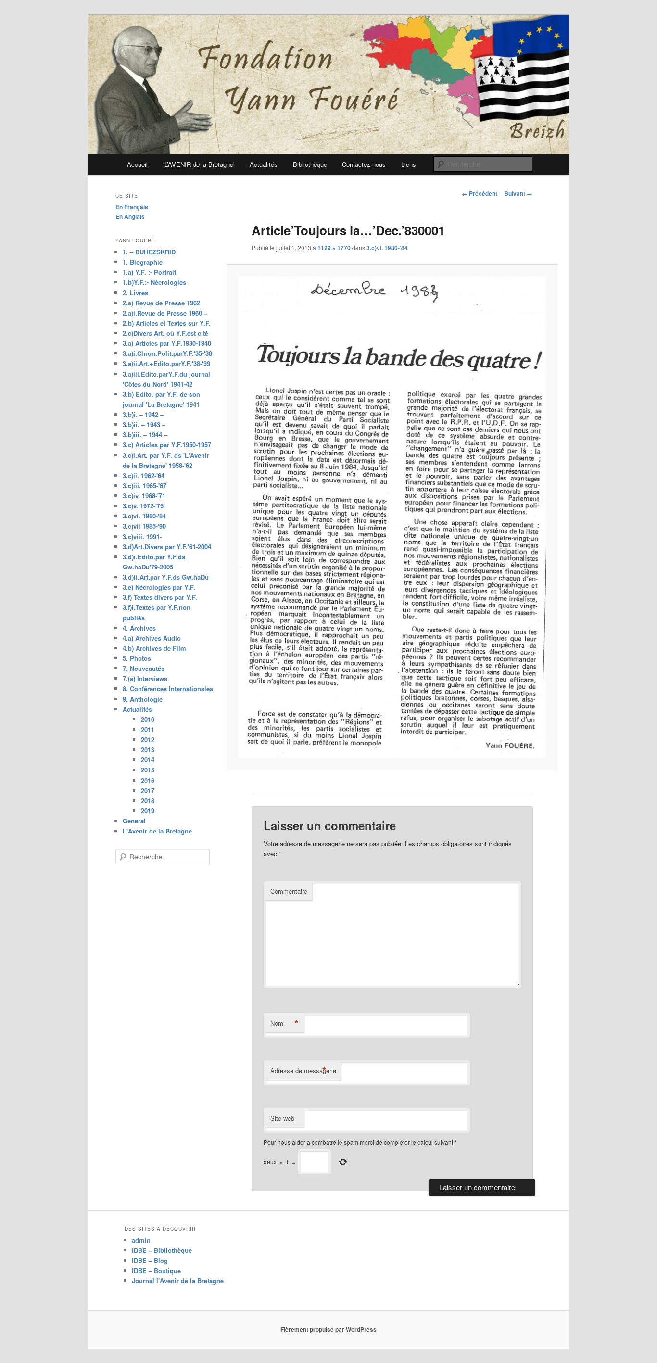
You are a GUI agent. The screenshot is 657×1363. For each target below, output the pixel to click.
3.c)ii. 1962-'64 (143, 475)
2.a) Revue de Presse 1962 (161, 302)
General (134, 820)
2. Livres (135, 292)
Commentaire (288, 891)
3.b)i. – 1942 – (143, 414)
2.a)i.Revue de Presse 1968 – (165, 312)
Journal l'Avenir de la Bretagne (178, 1280)
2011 (147, 729)
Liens (408, 164)
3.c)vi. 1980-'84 (144, 515)
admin (141, 1240)
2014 (147, 759)
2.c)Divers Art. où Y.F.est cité (165, 333)
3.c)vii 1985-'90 (144, 525)
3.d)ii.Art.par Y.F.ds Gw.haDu (166, 576)
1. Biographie (143, 261)
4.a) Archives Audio (152, 638)
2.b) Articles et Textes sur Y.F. (167, 323)
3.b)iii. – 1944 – (145, 434)
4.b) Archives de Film (154, 648)
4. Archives (139, 627)
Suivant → (518, 193)
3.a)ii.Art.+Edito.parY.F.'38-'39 (166, 363)
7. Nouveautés (143, 668)
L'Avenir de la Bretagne (157, 830)
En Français (131, 206)
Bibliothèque (310, 164)
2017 (147, 790)
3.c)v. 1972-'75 (143, 505)
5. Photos (137, 658)
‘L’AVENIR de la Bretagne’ (199, 164)
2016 (147, 780)
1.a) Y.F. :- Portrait (149, 272)
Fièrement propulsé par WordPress (328, 1329)
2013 (147, 749)
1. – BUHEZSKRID (149, 251)
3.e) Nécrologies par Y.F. (159, 587)
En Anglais (130, 216)
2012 (147, 739)
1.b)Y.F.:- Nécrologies (154, 282)
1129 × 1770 (334, 247)
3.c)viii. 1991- (142, 536)
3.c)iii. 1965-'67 (144, 485)
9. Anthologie (143, 699)
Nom (284, 1023)
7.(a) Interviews (145, 678)
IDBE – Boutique (156, 1270)
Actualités (264, 164)
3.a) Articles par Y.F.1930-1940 (167, 343)
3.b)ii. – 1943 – (144, 424)
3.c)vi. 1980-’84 (387, 247)
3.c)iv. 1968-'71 (144, 495)
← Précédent (479, 193)
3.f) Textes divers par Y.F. (160, 597)
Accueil (137, 164)
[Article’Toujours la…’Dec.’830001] (391, 517)
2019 (147, 810)
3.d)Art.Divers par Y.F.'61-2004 (167, 546)
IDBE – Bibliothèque (162, 1250)
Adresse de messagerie (303, 1070)
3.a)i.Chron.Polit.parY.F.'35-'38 (167, 353)
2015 (147, 769)
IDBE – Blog (150, 1260)
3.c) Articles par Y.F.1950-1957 (167, 444)
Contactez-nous (364, 164)
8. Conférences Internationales (168, 688)
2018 (147, 800)
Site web (282, 1118)
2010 (147, 719)
